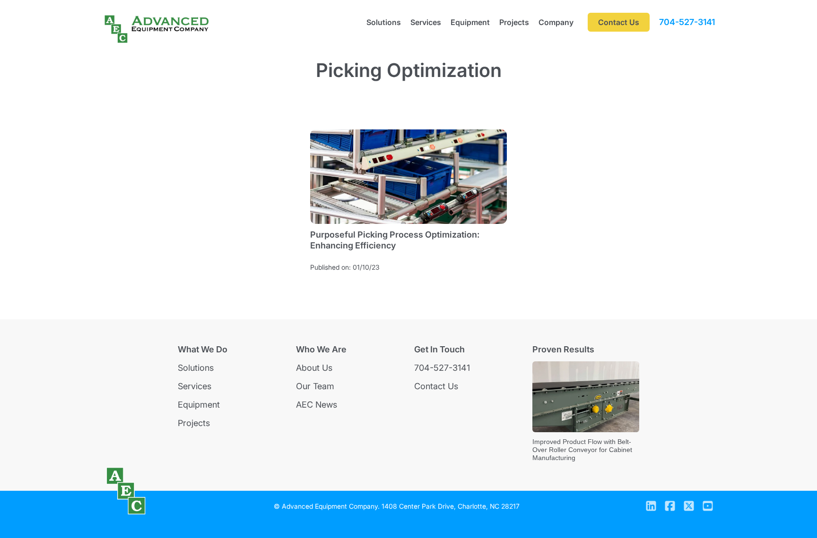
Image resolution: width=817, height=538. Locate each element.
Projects (514, 22)
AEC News (316, 405)
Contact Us (436, 386)
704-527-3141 (687, 22)
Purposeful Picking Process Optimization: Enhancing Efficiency (394, 240)
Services (425, 22)
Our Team (315, 386)
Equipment (470, 22)
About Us (314, 368)
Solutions (383, 22)
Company (556, 22)
